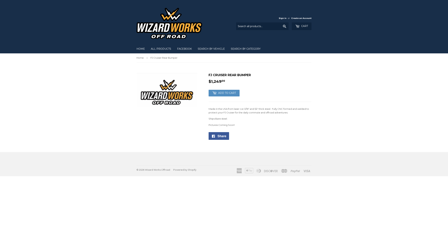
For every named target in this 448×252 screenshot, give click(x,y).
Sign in (282, 18)
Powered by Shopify (184, 169)
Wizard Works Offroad (157, 169)
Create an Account (301, 18)
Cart (304, 26)
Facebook (184, 48)
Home (140, 48)
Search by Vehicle (211, 48)
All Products (161, 48)
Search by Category (246, 48)
